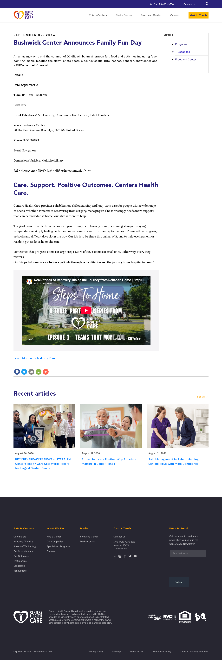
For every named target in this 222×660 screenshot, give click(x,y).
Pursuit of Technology (25, 546)
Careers (175, 15)
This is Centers (98, 15)
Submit (179, 582)
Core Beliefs (19, 536)
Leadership (19, 565)
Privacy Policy (95, 651)
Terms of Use (137, 651)
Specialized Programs (58, 546)
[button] (207, 4)
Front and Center (151, 15)
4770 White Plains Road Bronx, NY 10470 (124, 543)
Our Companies (55, 541)
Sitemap (116, 651)
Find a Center (124, 15)
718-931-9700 (120, 548)
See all (201, 396)
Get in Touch (198, 15)
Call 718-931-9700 (163, 4)
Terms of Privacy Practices (194, 651)
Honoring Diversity (23, 541)
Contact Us (189, 4)
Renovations (19, 570)
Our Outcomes (21, 556)
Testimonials (19, 561)
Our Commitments (23, 551)
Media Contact (88, 541)
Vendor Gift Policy (161, 651)
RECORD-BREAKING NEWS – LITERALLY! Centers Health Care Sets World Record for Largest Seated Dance (43, 464)
